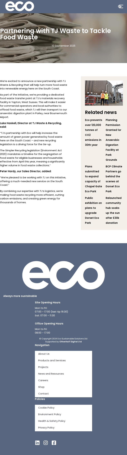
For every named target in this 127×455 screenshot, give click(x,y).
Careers (43, 380)
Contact (43, 394)
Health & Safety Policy (51, 421)
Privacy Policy (46, 428)
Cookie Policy (46, 408)
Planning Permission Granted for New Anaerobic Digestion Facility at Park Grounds (113, 140)
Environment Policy (49, 414)
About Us (43, 354)
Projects (43, 367)
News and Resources (51, 374)
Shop (41, 387)
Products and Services (52, 360)
